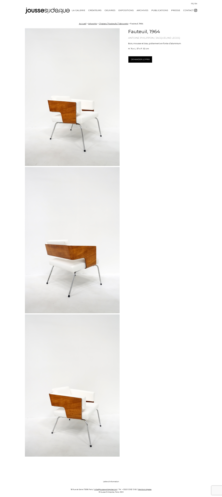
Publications (159, 10)
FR (192, 4)
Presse (175, 10)
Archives (142, 10)
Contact (188, 10)
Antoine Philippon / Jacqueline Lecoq (154, 37)
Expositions (126, 10)
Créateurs (94, 10)
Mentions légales (144, 489)
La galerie (78, 10)
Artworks (92, 23)
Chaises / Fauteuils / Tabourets (113, 23)
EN (196, 4)
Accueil (82, 23)
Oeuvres (110, 10)
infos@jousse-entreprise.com (105, 489)
